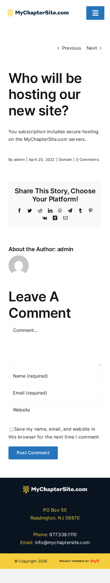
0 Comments (87, 159)
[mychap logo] (38, 7)
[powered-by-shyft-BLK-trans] (79, 560)
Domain (65, 159)
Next (92, 48)
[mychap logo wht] (55, 483)
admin (19, 159)
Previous (71, 48)
